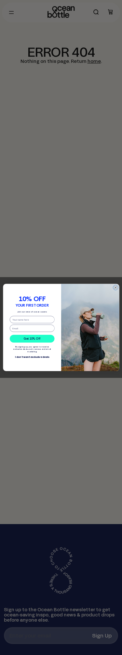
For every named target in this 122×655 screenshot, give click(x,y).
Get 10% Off (32, 339)
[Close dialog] (115, 287)
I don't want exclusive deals (32, 357)
